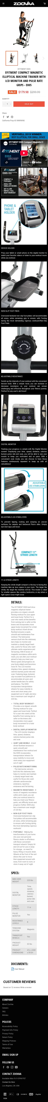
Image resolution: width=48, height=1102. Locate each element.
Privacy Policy (7, 1034)
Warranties (6, 1048)
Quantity (5, 99)
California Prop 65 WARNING (13, 120)
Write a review (25, 987)
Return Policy (7, 1037)
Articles (5, 1015)
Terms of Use (7, 1044)
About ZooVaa (7, 1004)
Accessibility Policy (10, 1026)
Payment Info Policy (10, 1030)
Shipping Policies (9, 1041)
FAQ (3, 1011)
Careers (5, 1008)
